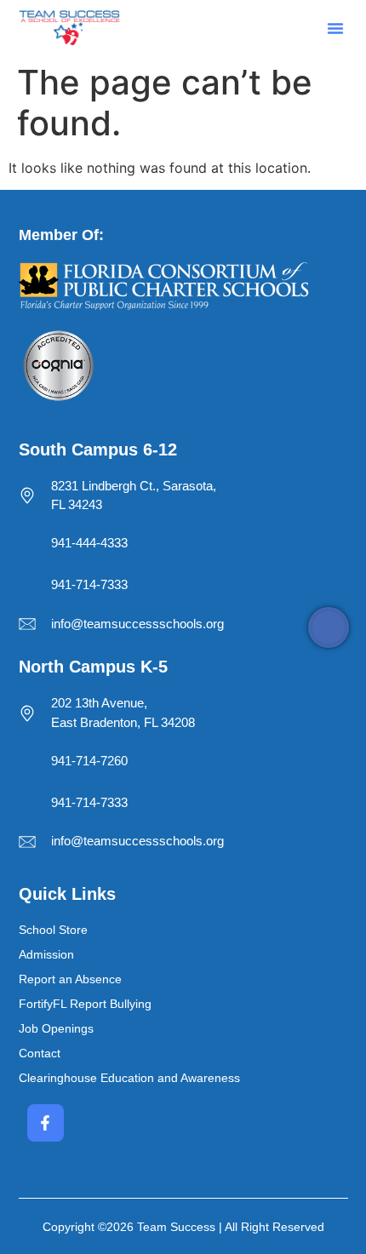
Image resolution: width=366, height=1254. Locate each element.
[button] (335, 28)
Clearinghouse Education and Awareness (129, 1078)
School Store (53, 929)
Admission (46, 954)
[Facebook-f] (45, 1122)
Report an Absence (70, 979)
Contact (39, 1053)
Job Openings (56, 1028)
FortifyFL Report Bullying (85, 1004)
